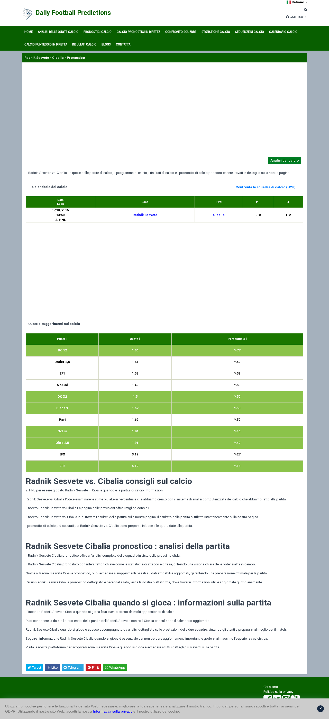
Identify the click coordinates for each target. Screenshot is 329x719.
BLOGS (106, 44)
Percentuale (237, 339)
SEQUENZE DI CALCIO (249, 32)
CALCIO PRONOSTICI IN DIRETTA (138, 32)
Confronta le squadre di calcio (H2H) (266, 187)
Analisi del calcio (284, 160)
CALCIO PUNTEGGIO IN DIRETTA (45, 44)
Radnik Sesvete (145, 215)
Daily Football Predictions (73, 12)
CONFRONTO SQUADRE (180, 32)
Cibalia (219, 215)
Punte (61, 339)
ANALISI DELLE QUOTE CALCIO (58, 32)
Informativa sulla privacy (112, 711)
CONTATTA (123, 44)
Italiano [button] (298, 2)
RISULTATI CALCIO (84, 44)
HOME (28, 32)
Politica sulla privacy (278, 692)
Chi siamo (270, 687)
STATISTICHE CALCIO (216, 32)
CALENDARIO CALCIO (283, 32)
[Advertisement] (164, 111)
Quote (134, 339)
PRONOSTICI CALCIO (98, 32)
